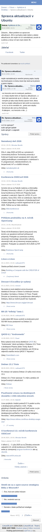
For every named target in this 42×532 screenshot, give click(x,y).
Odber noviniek (34, 528)
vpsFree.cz (28, 531)
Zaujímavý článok (13, 276)
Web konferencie (12, 209)
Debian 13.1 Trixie (10, 364)
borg (34, 118)
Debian (9, 384)
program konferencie (24, 449)
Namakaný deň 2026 (11, 141)
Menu (33, 2)
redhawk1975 (20, 263)
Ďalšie (20, 463)
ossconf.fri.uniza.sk (13, 456)
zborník (4, 452)
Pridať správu (34, 134)
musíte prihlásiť (25, 63)
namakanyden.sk (12, 168)
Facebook (9, 52)
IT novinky (10, 425)
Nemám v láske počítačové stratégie (18, 507)
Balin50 (18, 400)
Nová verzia (11, 306)
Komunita (10, 172)
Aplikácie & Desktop (16, 25)
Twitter (22, 52)
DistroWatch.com (12, 355)
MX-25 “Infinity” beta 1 (12, 311)
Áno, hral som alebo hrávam (14, 492)
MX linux (9, 325)
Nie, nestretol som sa (12, 499)
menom (18, 286)
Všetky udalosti (20, 467)
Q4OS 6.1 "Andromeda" (13, 334)
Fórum (11, 7)
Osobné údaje (21, 528)
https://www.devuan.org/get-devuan (19, 303)
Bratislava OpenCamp (14, 250)
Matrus (33, 25)
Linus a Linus (8, 259)
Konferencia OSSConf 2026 (14, 177)
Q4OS (31, 342)
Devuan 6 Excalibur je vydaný (16, 282)
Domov (4, 7)
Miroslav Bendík (17, 145)
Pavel (17, 338)
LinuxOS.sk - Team (31, 526)
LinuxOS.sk (9, 2)
